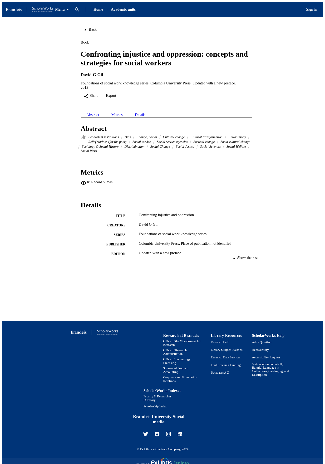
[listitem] (145, 434)
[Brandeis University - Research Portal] (29, 9)
